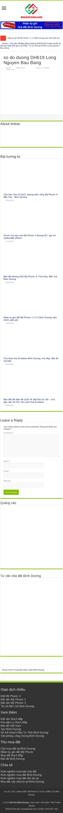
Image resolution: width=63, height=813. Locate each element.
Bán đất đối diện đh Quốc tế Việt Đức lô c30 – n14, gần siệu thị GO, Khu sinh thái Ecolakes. (29, 400)
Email (7, 471)
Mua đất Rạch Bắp (12, 755)
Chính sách (35, 802)
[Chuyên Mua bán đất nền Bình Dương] (31, 616)
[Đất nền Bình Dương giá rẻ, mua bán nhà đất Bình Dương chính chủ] (31, 11)
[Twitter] (28, 799)
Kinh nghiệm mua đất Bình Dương (21, 774)
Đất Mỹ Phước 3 (11, 696)
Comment (8, 433)
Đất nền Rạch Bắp (12, 719)
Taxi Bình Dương (11, 729)
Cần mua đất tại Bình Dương (18, 748)
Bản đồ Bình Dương (13, 758)
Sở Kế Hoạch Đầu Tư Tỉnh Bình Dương (24, 732)
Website (7, 481)
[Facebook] (25, 799)
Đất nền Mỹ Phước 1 (13, 699)
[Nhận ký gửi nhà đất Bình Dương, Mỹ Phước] (31, 25)
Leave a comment (42, 68)
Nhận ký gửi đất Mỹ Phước (17, 752)
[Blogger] (34, 799)
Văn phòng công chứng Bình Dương (22, 735)
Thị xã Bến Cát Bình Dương (17, 706)
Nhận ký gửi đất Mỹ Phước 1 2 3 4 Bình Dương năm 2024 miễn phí (33, 38)
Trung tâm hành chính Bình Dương (29, 670)
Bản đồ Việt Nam (11, 725)
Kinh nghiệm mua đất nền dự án (20, 778)
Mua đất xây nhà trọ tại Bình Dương (22, 781)
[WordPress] (38, 799)
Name (7, 461)
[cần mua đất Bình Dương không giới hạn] (31, 536)
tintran (8, 68)
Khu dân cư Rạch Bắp (14, 722)
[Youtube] (31, 799)
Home (5, 43)
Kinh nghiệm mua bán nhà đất (18, 771)
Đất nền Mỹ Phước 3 (13, 702)
